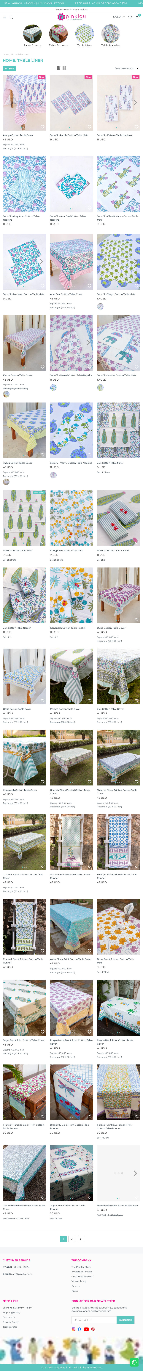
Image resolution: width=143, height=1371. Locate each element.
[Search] (11, 17)
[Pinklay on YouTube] (86, 1329)
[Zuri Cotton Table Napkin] (24, 595)
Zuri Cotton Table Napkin (17, 627)
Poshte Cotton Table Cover (65, 709)
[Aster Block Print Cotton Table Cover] (71, 927)
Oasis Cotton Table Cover (17, 709)
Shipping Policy (11, 1312)
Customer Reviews (82, 1276)
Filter (9, 68)
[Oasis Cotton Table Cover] (24, 676)
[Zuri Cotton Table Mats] (118, 430)
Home (6, 54)
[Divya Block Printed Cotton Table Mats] (118, 927)
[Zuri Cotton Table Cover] (118, 676)
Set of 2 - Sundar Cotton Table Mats (116, 375)
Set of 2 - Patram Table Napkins (114, 135)
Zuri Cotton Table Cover (110, 709)
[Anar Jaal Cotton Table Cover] (71, 262)
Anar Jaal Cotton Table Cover (66, 294)
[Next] (41, 102)
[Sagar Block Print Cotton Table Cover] (24, 1008)
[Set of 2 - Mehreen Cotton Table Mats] (24, 262)
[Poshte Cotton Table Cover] (71, 676)
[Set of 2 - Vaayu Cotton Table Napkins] (71, 430)
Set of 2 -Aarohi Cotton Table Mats (69, 135)
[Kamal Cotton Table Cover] (24, 343)
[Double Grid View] (64, 68)
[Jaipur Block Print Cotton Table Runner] (71, 1173)
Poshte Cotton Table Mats (17, 550)
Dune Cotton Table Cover (111, 627)
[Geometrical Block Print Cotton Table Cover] (24, 1173)
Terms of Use (10, 1326)
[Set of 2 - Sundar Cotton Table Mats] (118, 343)
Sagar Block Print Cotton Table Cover (24, 1040)
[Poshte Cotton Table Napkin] (118, 518)
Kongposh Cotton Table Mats (66, 550)
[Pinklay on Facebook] (79, 1329)
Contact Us (9, 1317)
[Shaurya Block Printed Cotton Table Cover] (118, 757)
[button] (137, 17)
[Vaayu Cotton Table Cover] (24, 430)
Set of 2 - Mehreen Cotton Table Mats (23, 294)
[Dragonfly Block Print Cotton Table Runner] (71, 1092)
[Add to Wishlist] (42, 127)
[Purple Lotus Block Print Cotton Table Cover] (71, 1008)
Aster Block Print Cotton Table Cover (70, 959)
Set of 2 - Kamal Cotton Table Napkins (71, 375)
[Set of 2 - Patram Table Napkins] (118, 103)
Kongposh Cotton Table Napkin (67, 627)
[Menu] (4, 17)
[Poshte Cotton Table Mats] (24, 518)
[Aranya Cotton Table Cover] (24, 103)
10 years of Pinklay (82, 1271)
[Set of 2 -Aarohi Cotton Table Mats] (71, 103)
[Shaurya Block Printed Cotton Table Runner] (118, 842)
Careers (76, 1286)
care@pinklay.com (21, 1274)
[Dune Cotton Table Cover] (118, 595)
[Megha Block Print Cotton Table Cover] (118, 1008)
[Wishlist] (130, 17)
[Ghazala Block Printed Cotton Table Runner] (71, 842)
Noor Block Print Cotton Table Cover (117, 1205)
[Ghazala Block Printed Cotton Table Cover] (71, 757)
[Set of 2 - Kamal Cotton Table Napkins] (71, 343)
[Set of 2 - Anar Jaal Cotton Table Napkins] (71, 184)
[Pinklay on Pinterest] (93, 1329)
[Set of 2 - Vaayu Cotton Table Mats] (118, 262)
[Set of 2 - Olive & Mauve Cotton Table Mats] (118, 184)
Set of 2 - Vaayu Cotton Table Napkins (71, 462)
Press (75, 1291)
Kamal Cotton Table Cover (18, 375)
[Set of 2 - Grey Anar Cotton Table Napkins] (24, 184)
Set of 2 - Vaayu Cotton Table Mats (116, 294)
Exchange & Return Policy (17, 1307)
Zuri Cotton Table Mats (110, 462)
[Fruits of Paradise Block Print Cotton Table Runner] (24, 1092)
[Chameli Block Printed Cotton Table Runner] (24, 927)
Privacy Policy (11, 1322)
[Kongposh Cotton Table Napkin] (71, 595)
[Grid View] (58, 68)
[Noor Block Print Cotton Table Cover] (118, 1173)
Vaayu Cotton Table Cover (17, 462)
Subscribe (125, 1320)
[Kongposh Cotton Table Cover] (24, 757)
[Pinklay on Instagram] (73, 1329)
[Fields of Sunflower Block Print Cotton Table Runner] (118, 1092)
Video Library (79, 1281)
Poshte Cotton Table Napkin (113, 550)
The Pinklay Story (81, 1267)
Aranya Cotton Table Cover (18, 135)
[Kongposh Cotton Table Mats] (71, 518)
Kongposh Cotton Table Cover (20, 790)
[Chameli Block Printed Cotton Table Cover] (24, 842)
